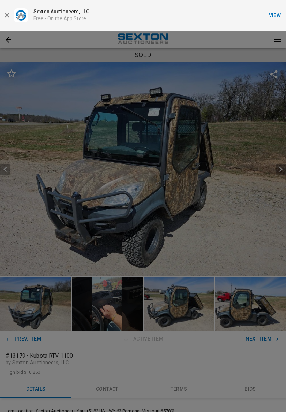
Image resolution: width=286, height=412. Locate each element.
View (275, 15)
